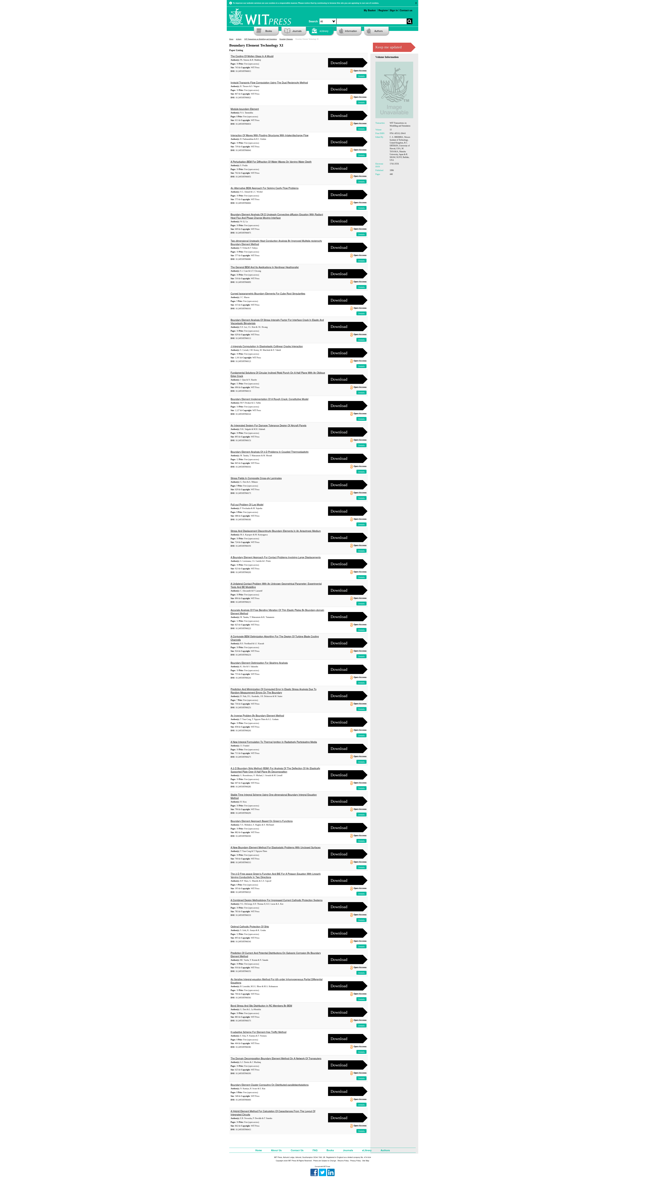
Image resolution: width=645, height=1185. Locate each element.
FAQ (315, 1150)
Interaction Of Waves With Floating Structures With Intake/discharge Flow (269, 135)
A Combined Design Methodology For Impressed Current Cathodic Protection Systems (276, 900)
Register (383, 10)
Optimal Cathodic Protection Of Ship (250, 926)
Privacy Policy (355, 1160)
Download (339, 63)
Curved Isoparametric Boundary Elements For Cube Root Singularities (268, 293)
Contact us (406, 10)
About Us (276, 1150)
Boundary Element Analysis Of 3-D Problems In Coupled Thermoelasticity (270, 451)
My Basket (370, 10)
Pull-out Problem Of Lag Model (247, 504)
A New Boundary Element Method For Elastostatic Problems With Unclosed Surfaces (275, 847)
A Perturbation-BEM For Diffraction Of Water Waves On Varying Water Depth (271, 161)
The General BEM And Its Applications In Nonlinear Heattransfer (265, 267)
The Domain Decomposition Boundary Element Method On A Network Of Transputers (276, 1058)
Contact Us (297, 1150)
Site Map (365, 1160)
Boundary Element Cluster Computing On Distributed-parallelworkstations (270, 1084)
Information (351, 31)
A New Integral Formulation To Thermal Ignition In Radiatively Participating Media (274, 742)
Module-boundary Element (245, 109)
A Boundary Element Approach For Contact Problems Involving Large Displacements (276, 557)
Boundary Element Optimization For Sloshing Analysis (259, 662)
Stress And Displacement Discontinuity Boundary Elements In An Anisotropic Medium (276, 531)
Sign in (394, 10)
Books (268, 31)
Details (361, 76)
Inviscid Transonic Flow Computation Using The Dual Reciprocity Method (269, 82)
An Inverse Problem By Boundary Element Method (257, 715)
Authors (378, 31)
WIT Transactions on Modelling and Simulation (260, 39)
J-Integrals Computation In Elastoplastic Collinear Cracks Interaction (267, 346)
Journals (297, 31)
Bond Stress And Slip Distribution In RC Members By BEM (261, 1005)
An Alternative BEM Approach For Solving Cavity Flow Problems (264, 188)
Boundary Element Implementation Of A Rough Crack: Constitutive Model (269, 399)
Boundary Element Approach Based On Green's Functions (262, 821)
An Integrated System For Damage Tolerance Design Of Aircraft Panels (268, 425)
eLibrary (324, 31)
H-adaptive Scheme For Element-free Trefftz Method (258, 1032)
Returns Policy (343, 1160)
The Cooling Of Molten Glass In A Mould (252, 56)
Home (231, 39)
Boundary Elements (286, 39)
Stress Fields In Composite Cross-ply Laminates (256, 478)
